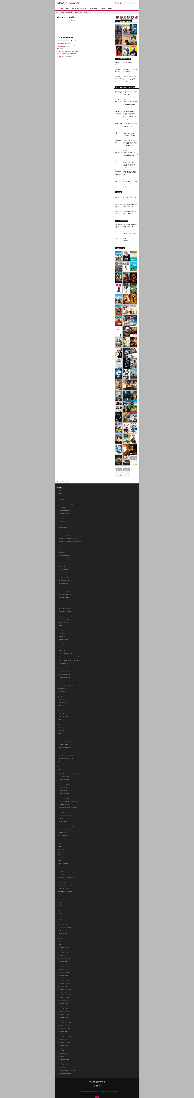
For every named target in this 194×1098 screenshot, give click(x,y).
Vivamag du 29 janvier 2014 (64, 1042)
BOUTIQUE (110, 8)
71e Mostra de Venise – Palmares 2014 (67, 810)
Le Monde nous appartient (62, 53)
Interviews (62, 12)
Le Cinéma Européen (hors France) (66, 544)
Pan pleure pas (60, 56)
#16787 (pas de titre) (63, 502)
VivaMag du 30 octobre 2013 (64, 1045)
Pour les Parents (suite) (63, 639)
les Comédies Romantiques (64, 558)
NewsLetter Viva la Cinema (63, 924)
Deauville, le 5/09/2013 (64, 796)
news (59, 899)
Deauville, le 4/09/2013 (64, 793)
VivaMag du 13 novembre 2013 (64, 972)
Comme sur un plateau (62, 736)
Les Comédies (62, 549)
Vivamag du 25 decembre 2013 (64, 1022)
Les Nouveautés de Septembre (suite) (66, 616)
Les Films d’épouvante (63, 577)
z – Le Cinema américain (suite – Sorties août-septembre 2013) (70, 656)
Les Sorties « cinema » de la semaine (65, 885)
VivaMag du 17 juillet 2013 (63, 986)
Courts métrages (61, 764)
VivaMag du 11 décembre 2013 (64, 958)
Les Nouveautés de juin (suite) (65, 608)
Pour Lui (60, 647)
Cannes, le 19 (61, 713)
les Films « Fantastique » (64, 569)
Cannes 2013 (60, 696)
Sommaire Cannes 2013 (64, 832)
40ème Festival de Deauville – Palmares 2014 (68, 807)
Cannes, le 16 (61, 705)
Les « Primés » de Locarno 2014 (65, 829)
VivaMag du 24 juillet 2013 (63, 1020)
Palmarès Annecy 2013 (62, 933)
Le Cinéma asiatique (63, 527)
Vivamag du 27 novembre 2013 (64, 1036)
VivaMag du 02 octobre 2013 (64, 947)
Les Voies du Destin (61, 45)
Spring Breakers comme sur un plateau (66, 755)
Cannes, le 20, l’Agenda (63, 716)
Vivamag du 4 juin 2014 (63, 1048)
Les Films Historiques (63, 583)
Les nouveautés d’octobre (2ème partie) (66, 877)
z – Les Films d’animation (64, 671)
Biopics (60, 524)
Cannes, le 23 (61, 724)
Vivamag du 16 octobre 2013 (64, 983)
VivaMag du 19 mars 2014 (63, 1000)
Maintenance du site (62, 896)
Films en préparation (78, 12)
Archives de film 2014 (62, 688)
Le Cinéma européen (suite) (64, 546)
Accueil (61, 8)
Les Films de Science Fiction (65, 580)
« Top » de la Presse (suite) (64, 510)
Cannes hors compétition (63, 702)
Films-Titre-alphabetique (63, 835)
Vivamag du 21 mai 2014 (63, 1008)
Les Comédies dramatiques (64, 555)
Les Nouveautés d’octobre (64, 597)
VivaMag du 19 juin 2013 (63, 997)
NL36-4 (60, 910)
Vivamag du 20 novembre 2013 (64, 1006)
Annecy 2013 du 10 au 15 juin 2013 (66, 812)
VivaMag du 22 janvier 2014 (64, 1011)
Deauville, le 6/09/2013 (64, 798)
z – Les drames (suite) (63, 666)
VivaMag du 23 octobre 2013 (64, 1017)
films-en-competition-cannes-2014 (67, 826)
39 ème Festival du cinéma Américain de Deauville (69, 773)
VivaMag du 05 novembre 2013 (64, 952)
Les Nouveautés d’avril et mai (65, 594)
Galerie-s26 (60, 857)
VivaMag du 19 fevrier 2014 (64, 994)
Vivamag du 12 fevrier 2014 (63, 964)
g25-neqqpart (61, 849)
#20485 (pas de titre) (63, 882)
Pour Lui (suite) (62, 650)
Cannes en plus (61, 699)
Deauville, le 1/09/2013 (64, 779)
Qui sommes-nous (61, 936)
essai (61, 930)
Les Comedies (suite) (63, 552)
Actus (57, 12)
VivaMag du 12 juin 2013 (63, 966)
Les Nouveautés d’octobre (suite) (65, 619)
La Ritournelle (60, 43)
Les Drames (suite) (62, 566)
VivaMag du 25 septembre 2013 (64, 1025)
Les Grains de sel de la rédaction (79, 8)
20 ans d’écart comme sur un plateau (66, 738)
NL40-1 (60, 916)
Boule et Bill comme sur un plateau (66, 741)
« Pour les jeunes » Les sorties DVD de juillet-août (69, 685)
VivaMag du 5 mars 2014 (63, 1053)
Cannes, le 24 (61, 727)
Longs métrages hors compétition (65, 891)
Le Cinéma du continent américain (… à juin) (68, 538)
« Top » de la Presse (63, 507)
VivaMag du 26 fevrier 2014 (64, 1028)
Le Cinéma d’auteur (63, 530)
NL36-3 (60, 908)
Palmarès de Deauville (64, 804)
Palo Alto (59, 50)
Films (67, 8)
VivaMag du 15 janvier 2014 (64, 978)
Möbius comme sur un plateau (65, 750)
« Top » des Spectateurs (63, 518)
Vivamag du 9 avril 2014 (63, 1062)
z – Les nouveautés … (62, 1067)
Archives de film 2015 (62, 691)
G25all (59, 854)
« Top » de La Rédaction (64, 513)
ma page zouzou (61, 894)
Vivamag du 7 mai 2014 (63, 1056)
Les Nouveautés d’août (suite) (65, 588)
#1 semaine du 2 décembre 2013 (65, 927)
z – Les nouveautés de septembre (64, 1073)
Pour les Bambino (62, 630)
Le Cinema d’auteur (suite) (64, 532)
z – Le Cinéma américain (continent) (66, 653)
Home (58, 481)
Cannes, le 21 (61, 719)
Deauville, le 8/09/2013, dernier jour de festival (69, 801)
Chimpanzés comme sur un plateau (66, 744)
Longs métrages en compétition (66, 815)
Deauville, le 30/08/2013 (65, 787)
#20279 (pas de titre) (62, 490)
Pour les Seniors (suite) (63, 644)
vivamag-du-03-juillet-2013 (64, 1064)
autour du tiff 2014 (63, 818)
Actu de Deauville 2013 (64, 776)
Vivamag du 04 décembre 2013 (64, 950)
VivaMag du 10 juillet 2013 (63, 955)
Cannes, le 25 (61, 730)
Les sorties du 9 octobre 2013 (64, 888)
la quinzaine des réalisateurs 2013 (65, 866)
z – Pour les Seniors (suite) (64, 680)
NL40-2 (60, 919)
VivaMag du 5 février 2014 (63, 1050)
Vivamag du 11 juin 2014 (63, 961)
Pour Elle (61, 625)
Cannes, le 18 (61, 710)
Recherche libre (61, 938)
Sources (59, 941)
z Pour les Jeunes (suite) (64, 682)
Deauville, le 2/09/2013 (64, 782)
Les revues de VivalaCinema (64, 880)
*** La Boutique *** (62, 499)
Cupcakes (59, 55)
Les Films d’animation (63, 574)
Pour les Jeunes (62, 633)
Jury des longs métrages (63, 863)
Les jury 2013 (61, 874)
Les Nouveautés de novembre (65, 611)
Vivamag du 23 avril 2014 (63, 1014)
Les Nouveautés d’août (63, 586)
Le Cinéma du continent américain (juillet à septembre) (70, 541)
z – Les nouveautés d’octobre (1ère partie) (66, 1070)
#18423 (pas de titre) (62, 493)
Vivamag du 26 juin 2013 (63, 1031)
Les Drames (61, 563)
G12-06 (59, 843)
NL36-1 (60, 902)
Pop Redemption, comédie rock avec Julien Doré (69, 752)
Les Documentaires (63, 560)
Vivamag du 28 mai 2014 (63, 1039)
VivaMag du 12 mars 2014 (63, 969)
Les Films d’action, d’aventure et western (67, 572)
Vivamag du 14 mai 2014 (63, 975)
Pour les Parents (62, 636)
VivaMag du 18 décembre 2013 (64, 989)
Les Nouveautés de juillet (64, 600)
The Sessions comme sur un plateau (66, 758)
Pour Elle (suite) (62, 628)
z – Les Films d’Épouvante (64, 674)
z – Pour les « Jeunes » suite (64, 677)
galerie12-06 (60, 860)
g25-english (60, 846)
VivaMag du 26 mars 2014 (63, 1034)
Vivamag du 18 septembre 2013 (64, 992)
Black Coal (59, 48)
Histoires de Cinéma (69, 12)
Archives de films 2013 (63, 694)
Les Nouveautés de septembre (65, 614)
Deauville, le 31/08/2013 (65, 790)
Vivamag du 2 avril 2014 (63, 1003)
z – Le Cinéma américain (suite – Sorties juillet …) (69, 660)
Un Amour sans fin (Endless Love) (64, 51)
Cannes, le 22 (61, 722)
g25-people (60, 852)
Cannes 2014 (62, 824)
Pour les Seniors (62, 642)
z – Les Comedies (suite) (64, 663)
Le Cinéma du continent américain (66, 535)
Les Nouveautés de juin (63, 605)
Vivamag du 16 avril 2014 (63, 980)
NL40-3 (60, 922)
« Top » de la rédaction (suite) (65, 516)
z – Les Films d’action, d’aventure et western (68, 668)
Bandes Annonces (93, 8)
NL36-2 (60, 905)
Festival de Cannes (63, 821)
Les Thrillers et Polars (63, 622)
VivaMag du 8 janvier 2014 (63, 1059)
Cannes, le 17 (61, 708)
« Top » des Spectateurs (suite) (65, 521)
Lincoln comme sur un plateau (65, 747)
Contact (85, 12)
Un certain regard (61, 944)
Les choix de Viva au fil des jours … (65, 868)
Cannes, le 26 (61, 733)
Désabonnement (61, 766)
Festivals (102, 8)
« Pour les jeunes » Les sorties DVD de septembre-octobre (70, 504)
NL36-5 (60, 913)
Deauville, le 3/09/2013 (64, 784)
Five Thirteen (60, 46)
